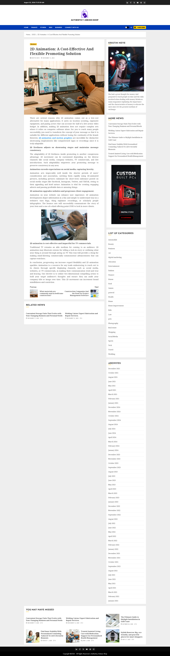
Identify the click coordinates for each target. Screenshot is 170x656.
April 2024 (112, 437)
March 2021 (112, 592)
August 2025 (113, 377)
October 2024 (113, 416)
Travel (110, 350)
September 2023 (114, 467)
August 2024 (113, 424)
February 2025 (113, 399)
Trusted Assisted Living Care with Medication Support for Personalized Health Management (91, 634)
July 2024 (111, 429)
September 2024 (114, 420)
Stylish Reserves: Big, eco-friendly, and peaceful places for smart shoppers (131, 634)
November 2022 (114, 510)
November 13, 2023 (49, 58)
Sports (110, 341)
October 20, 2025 (127, 624)
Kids (50, 27)
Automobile (112, 240)
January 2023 (113, 502)
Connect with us (72, 27)
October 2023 (113, 463)
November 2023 (114, 459)
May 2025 (111, 386)
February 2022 (113, 545)
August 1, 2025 (47, 641)
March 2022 (112, 541)
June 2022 (112, 528)
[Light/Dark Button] (127, 27)
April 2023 (112, 489)
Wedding (111, 354)
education (112, 262)
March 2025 (112, 394)
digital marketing (115, 257)
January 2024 (113, 450)
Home (26, 27)
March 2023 (112, 493)
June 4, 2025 (86, 641)
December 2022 (114, 506)
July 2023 (111, 476)
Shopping (111, 332)
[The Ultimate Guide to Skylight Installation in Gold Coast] (112, 620)
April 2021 (112, 588)
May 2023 (111, 485)
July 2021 (111, 575)
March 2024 (112, 442)
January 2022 (113, 549)
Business (58, 27)
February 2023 (113, 498)
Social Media (113, 336)
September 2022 (114, 515)
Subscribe (141, 27)
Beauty (111, 244)
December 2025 (114, 369)
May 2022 (111, 532)
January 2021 (113, 601)
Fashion (111, 270)
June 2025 (112, 381)
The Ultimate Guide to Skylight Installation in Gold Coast (130, 619)
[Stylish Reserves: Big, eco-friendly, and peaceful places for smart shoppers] (112, 636)
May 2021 (111, 583)
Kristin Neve (35, 58)
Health (110, 297)
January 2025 (113, 403)
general (111, 292)
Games (110, 288)
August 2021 (113, 571)
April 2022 (112, 536)
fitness (43, 27)
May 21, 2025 (126, 639)
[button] (131, 27)
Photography (113, 323)
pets (109, 319)
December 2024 (114, 407)
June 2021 (112, 579)
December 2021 (114, 553)
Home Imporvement (116, 306)
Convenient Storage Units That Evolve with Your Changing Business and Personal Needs (44, 314)
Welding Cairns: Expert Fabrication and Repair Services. (81, 314)
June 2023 (112, 480)
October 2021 (113, 562)
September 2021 (114, 566)
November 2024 (114, 412)
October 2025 (113, 373)
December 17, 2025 (33, 318)
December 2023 (114, 455)
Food (110, 284)
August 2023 (113, 472)
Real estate (112, 328)
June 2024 (112, 433)
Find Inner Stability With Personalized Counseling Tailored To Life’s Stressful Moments (122, 146)
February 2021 (113, 596)
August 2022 (113, 519)
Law (110, 314)
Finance (34, 27)
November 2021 (114, 558)
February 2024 (113, 446)
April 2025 (112, 390)
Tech (110, 345)
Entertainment (113, 266)
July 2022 (111, 523)
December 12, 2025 (72, 318)
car (109, 253)
